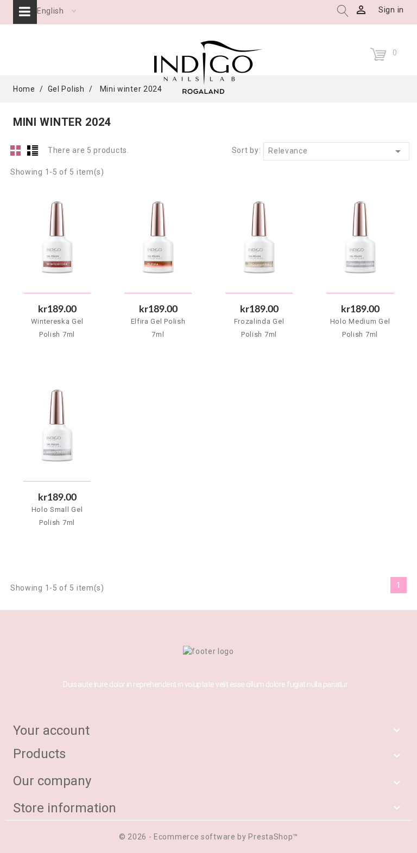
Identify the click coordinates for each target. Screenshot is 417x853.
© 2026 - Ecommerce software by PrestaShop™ (208, 836)
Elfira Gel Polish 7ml (158, 327)
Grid (15, 150)
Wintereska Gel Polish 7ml (57, 327)
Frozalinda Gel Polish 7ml (259, 327)
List (32, 150)
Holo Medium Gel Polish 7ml (360, 327)
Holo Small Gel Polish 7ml (57, 516)
